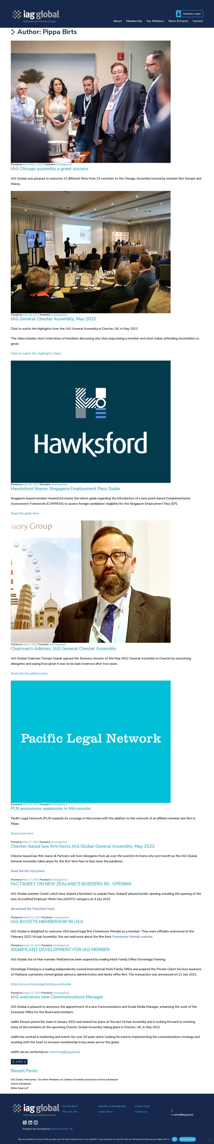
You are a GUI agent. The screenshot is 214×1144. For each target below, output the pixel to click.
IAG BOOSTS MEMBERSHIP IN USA (47, 922)
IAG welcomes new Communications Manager (57, 997)
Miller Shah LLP (20, 1088)
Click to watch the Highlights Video (36, 353)
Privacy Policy (142, 1106)
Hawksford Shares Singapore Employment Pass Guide (65, 489)
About (117, 21)
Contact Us (141, 1111)
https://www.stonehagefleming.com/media (41, 984)
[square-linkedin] (30, 1122)
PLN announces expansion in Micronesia (50, 808)
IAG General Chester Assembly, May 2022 (53, 319)
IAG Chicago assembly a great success (49, 169)
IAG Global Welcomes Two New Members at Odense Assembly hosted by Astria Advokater (64, 1079)
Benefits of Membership (112, 1106)
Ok (174, 1139)
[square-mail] (36, 1122)
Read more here (22, 833)
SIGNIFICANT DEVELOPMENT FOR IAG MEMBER (60, 950)
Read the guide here (25, 513)
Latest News (106, 1111)
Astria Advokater (21, 1084)
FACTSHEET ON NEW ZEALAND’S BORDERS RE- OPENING (71, 884)
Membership (134, 21)
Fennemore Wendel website (132, 937)
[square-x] (25, 1122)
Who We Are (69, 1111)
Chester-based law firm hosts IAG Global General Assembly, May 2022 (83, 846)
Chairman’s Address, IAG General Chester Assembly (63, 649)
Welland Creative (59, 1128)
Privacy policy (187, 1139)
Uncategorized (64, 164)
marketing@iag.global (64, 1052)
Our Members (155, 21)
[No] (210, 1139)
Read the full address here (29, 673)
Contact (198, 21)
